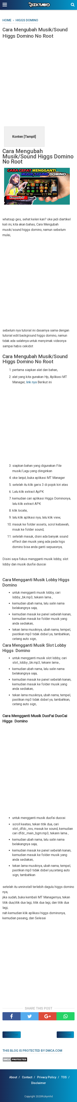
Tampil (30, 137)
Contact (27, 1077)
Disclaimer (38, 1083)
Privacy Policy (46, 1077)
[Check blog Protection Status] (14, 1061)
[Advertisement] (38, 82)
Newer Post (11, 1034)
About (13, 1077)
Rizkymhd (47, 1096)
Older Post (65, 1034)
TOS (64, 1077)
